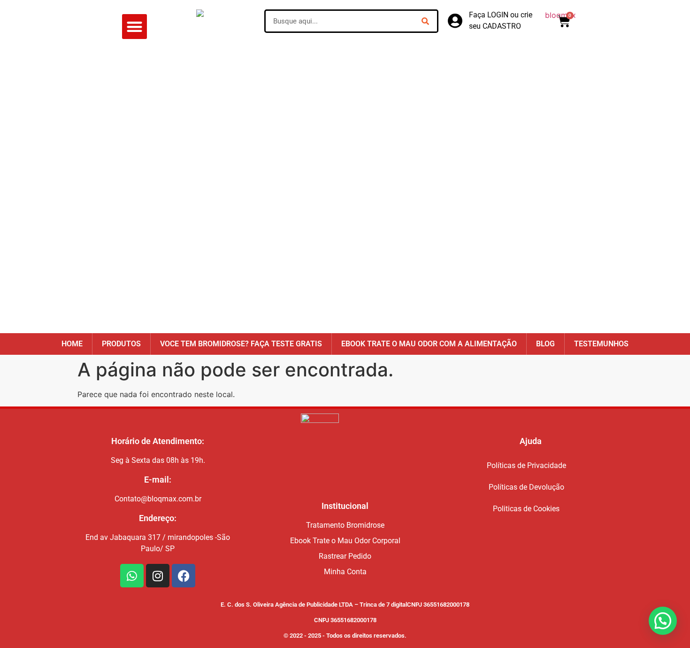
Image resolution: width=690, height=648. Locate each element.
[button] (134, 26)
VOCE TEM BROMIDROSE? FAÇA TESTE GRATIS (241, 343)
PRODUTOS (121, 343)
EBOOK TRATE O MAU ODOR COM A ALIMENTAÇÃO (429, 343)
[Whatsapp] (132, 575)
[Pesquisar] (425, 21)
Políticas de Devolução (526, 487)
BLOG (545, 343)
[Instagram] (157, 575)
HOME (72, 343)
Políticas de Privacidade (526, 465)
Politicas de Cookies (526, 508)
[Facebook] (183, 575)
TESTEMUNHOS (601, 343)
